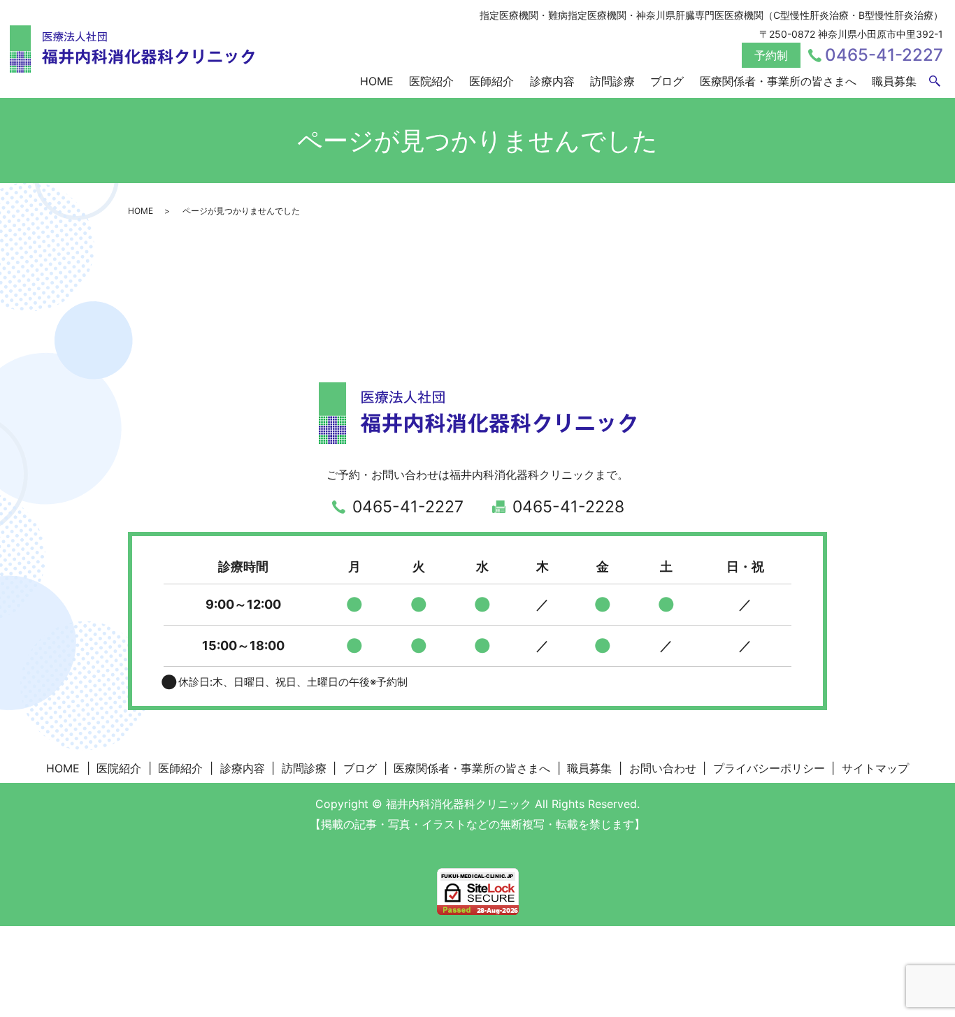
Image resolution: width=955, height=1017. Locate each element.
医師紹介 (491, 81)
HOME (377, 81)
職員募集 (894, 81)
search (934, 81)
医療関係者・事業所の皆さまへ (778, 81)
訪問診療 (612, 81)
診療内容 (552, 81)
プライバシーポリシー (769, 768)
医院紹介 (431, 81)
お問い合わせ (662, 768)
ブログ (667, 81)
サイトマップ (875, 768)
